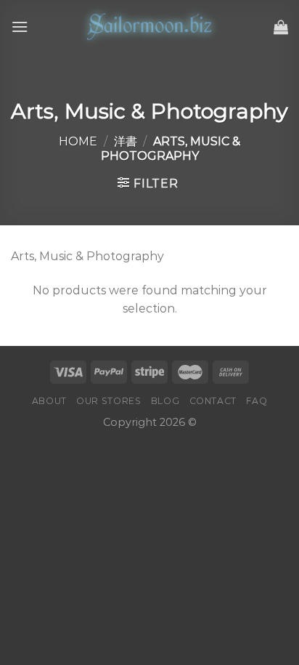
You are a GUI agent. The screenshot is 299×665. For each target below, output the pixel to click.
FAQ (256, 400)
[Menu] (19, 26)
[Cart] (281, 27)
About (49, 400)
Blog (165, 400)
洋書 (125, 141)
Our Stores (108, 400)
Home (78, 141)
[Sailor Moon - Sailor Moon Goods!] (149, 27)
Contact (213, 400)
